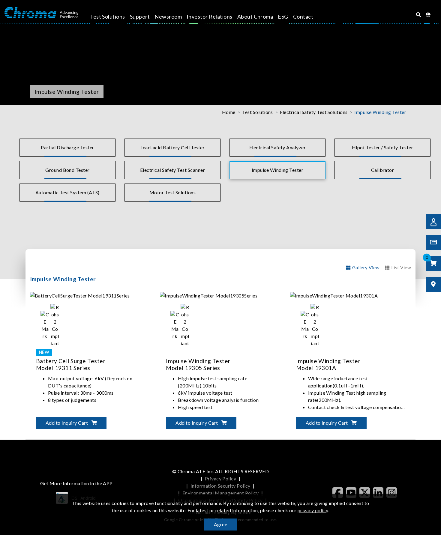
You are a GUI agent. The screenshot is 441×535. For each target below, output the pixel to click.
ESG (283, 16)
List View (401, 267)
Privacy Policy (220, 478)
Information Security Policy (220, 486)
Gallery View (366, 267)
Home (229, 112)
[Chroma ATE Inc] (41, 13)
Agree (220, 524)
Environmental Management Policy (220, 493)
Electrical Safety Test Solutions (314, 112)
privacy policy (313, 510)
